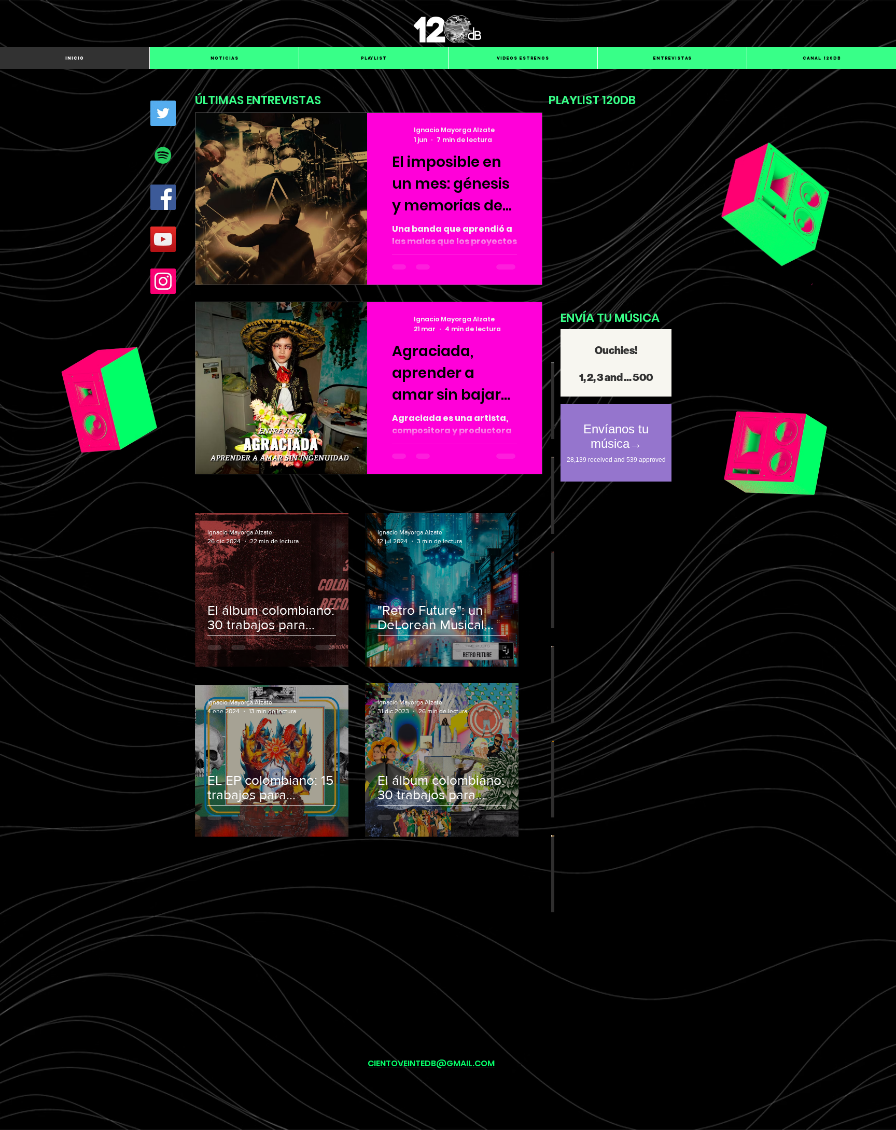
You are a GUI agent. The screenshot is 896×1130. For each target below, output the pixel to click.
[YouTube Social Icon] (163, 239)
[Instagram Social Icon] (163, 281)
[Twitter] (163, 113)
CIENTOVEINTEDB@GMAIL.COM (431, 1063)
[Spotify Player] (618, 201)
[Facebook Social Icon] (163, 197)
